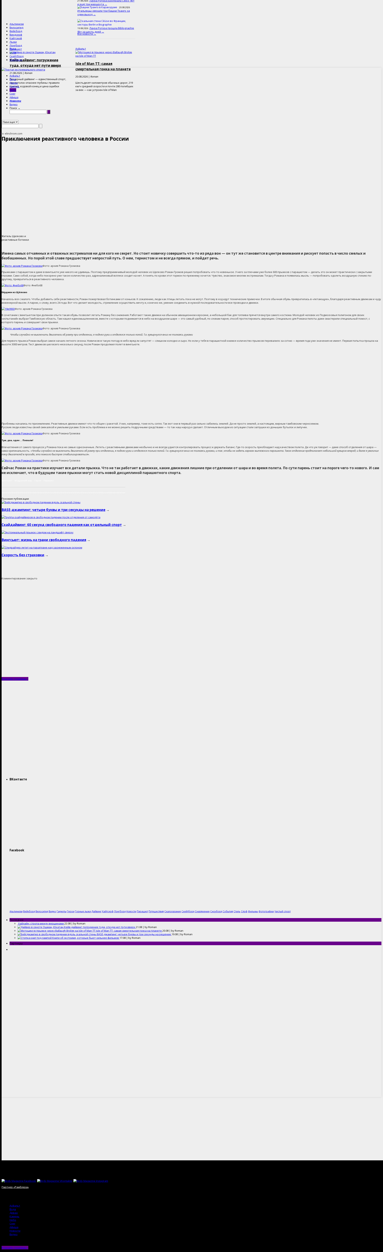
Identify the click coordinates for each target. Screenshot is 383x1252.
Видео (14, 104)
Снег (12, 93)
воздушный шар (23, 480)
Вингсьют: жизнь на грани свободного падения (44, 540)
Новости (15, 101)
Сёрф (13, 52)
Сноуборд (16, 60)
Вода (13, 79)
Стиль (237, 911)
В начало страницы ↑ (15, 679)
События (228, 911)
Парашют (16, 49)
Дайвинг (97, 911)
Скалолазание (172, 911)
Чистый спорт (282, 911)
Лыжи (13, 42)
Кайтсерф (16, 38)
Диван (14, 83)
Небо (13, 90)
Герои (37, 480)
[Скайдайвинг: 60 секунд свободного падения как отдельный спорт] (51, 517)
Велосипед (16, 27)
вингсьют (7, 480)
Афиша (14, 97)
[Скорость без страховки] (42, 547)
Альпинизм (17, 24)
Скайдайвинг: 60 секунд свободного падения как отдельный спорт (62, 524)
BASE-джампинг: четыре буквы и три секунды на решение (53, 509)
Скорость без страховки (23, 555)
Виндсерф (16, 34)
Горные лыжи (83, 911)
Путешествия (156, 911)
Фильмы (253, 911)
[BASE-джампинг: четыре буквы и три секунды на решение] (41, 502)
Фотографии (266, 911)
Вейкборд (16, 31)
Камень (14, 86)
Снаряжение (202, 911)
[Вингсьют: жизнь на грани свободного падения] (37, 532)
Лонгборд (16, 45)
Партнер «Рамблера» (15, 1187)
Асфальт (15, 76)
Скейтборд (17, 56)
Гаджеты (61, 911)
